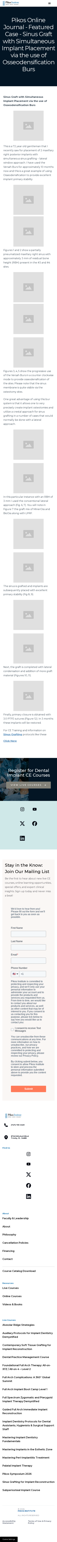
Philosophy (9, 1234)
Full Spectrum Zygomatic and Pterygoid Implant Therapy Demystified (27, 1399)
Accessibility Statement (9, 1522)
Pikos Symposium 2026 (17, 1473)
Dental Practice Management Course (25, 1357)
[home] (10, 3)
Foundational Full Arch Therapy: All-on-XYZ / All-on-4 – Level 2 (26, 1367)
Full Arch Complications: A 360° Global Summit (26, 1379)
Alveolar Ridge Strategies (18, 1325)
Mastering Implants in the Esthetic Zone (27, 1449)
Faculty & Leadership (15, 1218)
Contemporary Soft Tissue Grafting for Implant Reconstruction (26, 1347)
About (6, 1226)
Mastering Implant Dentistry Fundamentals (20, 1439)
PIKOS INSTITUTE (26, 1511)
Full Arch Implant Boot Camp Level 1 (24, 1389)
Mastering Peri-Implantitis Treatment (25, 1457)
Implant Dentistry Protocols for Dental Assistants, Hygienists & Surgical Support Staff (28, 1425)
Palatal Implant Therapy (17, 1465)
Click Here (10, 741)
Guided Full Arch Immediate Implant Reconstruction (24, 1411)
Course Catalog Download (19, 1271)
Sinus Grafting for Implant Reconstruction (28, 1482)
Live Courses (10, 1288)
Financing (8, 1251)
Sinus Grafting (12, 734)
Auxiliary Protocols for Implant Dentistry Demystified (27, 1335)
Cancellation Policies (15, 1242)
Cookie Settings (9, 1539)
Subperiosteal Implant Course (21, 1490)
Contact (7, 1259)
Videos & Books (12, 1304)
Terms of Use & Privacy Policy (39, 1522)
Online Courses (12, 1296)
